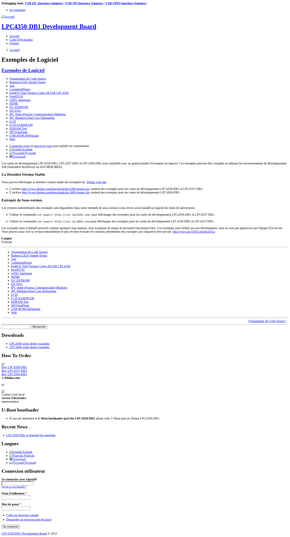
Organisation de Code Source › (267, 321)
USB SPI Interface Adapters (84, 3)
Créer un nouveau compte (22, 515)
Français (28, 455)
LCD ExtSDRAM (21, 125)
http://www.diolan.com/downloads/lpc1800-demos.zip (55, 192)
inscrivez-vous (43, 146)
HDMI (13, 103)
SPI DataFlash (18, 132)
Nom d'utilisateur (14, 493)
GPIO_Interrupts (19, 100)
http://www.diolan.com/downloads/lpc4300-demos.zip (55, 189)
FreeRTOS (16, 96)
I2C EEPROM (18, 107)
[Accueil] (8, 16)
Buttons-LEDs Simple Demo (27, 82)
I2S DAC (15, 110)
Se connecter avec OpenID (19, 479)
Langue (7, 238)
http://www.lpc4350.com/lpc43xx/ (194, 231)
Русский (30, 153)
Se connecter (17, 10)
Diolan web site (96, 182)
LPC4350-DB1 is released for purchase (30, 435)
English (27, 149)
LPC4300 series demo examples (29, 343)
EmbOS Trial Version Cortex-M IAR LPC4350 (39, 93)
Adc (12, 85)
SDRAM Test (18, 128)
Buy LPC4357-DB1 (14, 370)
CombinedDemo (19, 89)
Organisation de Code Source (27, 78)
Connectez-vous (19, 146)
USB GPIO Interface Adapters (126, 3)
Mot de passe (11, 504)
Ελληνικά (19, 156)
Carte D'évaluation (21, 39)
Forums (14, 43)
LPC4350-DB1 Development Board (24, 533)
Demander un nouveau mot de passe (28, 519)
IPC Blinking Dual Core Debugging (32, 118)
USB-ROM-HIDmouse (24, 135)
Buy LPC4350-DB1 (14, 367)
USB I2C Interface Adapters (44, 3)
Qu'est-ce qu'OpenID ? (14, 486)
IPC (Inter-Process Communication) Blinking (37, 114)
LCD (12, 121)
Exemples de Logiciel (23, 70)
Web (12, 139)
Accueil (14, 36)
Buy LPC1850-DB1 (14, 374)
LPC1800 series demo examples (29, 347)
